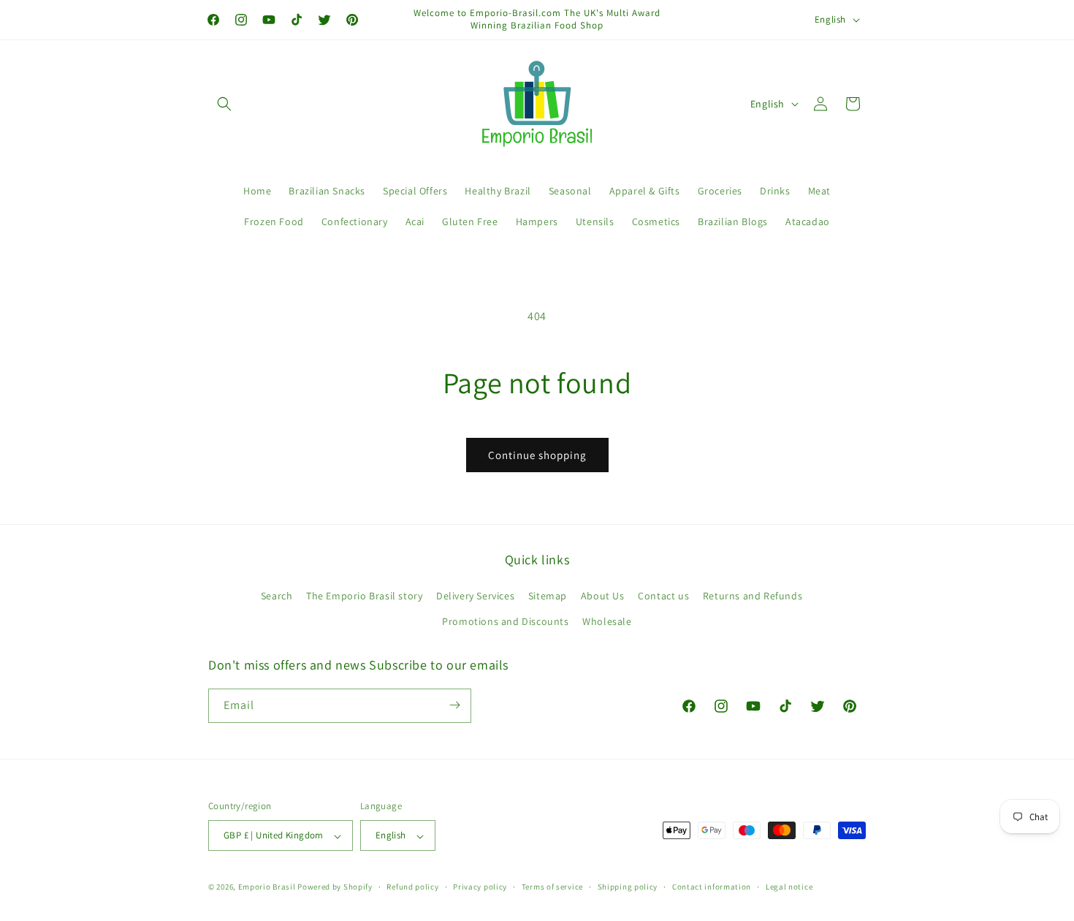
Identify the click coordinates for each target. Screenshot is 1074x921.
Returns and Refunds (752, 595)
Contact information (711, 887)
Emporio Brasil (267, 887)
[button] (224, 104)
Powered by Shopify (335, 887)
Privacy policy (480, 887)
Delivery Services (475, 595)
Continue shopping (537, 455)
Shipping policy (628, 887)
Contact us (663, 595)
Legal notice (789, 887)
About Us (603, 595)
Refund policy (412, 887)
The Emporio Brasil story (364, 595)
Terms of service (552, 887)
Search (277, 595)
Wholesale (606, 621)
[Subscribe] (454, 705)
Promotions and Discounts (505, 621)
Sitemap (547, 595)
